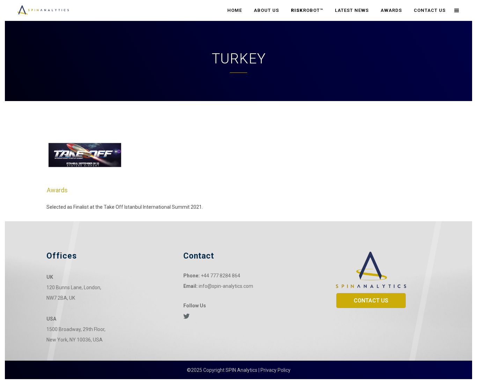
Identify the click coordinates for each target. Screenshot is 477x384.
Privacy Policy (275, 370)
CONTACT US (371, 300)
